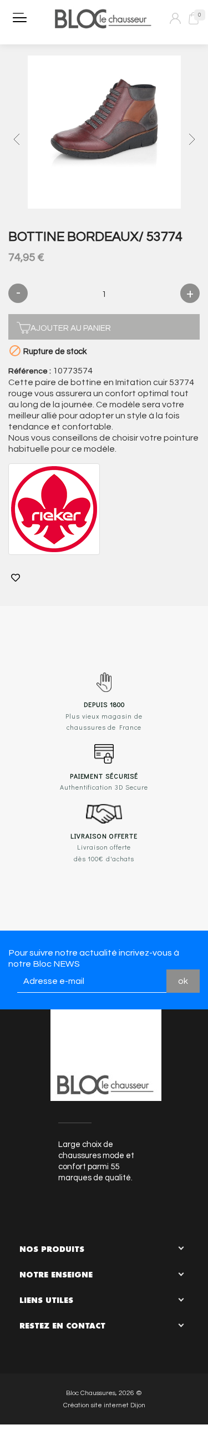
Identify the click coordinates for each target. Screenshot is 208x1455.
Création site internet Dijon (104, 1405)
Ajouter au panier (71, 328)
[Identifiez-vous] (175, 18)
